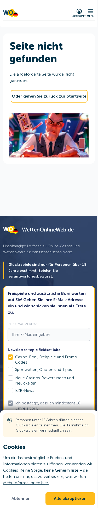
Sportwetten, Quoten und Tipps (43, 370)
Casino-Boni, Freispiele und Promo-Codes (47, 359)
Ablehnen (21, 498)
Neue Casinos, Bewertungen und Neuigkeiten (44, 380)
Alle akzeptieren (70, 498)
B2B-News (24, 390)
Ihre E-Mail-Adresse (22, 323)
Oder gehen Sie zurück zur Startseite (49, 96)
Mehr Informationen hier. (26, 483)
